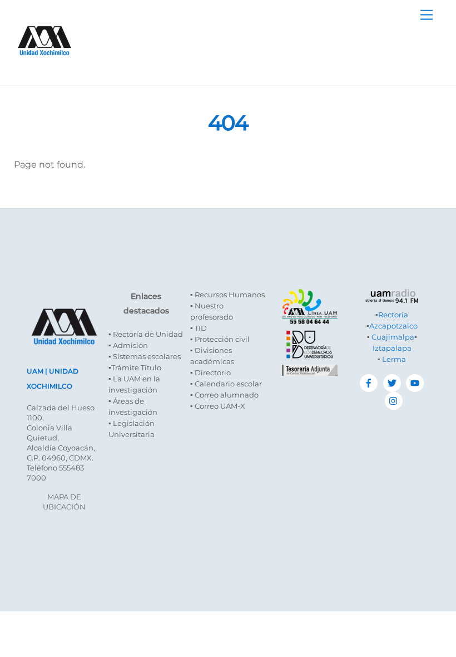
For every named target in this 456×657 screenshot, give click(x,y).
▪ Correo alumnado (224, 394)
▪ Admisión (128, 345)
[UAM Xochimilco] (44, 66)
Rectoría (393, 314)
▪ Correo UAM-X (217, 405)
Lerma (394, 359)
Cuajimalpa (392, 336)
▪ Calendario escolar (226, 383)
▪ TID (198, 327)
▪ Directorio (210, 372)
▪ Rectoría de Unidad (145, 334)
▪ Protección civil (220, 339)
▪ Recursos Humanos (227, 294)
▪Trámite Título (134, 367)
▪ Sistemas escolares (144, 356)
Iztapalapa (392, 348)
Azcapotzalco (393, 325)
